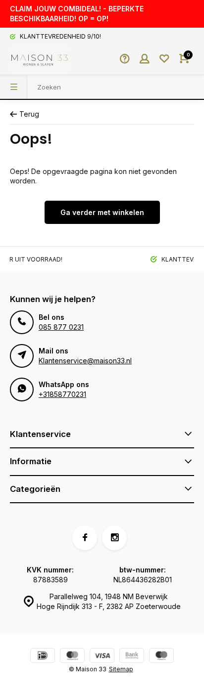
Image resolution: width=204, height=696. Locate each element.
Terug (29, 114)
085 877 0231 (61, 327)
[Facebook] (84, 537)
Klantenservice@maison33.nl (85, 360)
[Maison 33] (39, 60)
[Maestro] (161, 656)
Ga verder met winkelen (102, 212)
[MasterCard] (72, 656)
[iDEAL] (42, 656)
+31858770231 (62, 394)
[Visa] (102, 656)
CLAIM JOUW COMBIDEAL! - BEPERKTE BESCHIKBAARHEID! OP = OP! (77, 13)
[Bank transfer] (131, 656)
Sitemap (121, 669)
